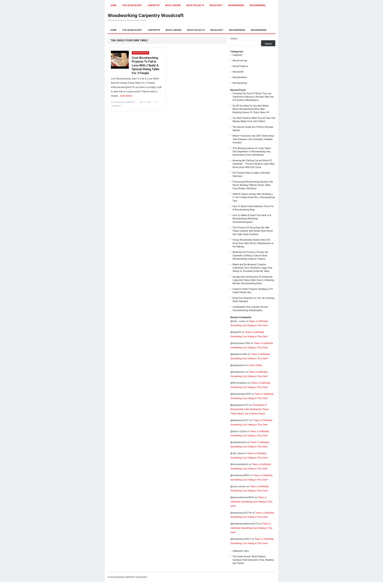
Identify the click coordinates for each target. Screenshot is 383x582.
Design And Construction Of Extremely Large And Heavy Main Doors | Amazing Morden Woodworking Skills (253, 280)
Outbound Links (240, 551)
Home (113, 5)
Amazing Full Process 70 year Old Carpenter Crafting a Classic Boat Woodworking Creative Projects (250, 255)
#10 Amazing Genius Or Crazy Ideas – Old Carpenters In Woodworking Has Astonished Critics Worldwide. (252, 151)
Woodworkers (236, 5)
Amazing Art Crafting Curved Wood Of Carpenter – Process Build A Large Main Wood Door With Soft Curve (253, 164)
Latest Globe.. (256, 365)
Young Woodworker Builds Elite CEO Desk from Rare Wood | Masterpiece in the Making (252, 243)
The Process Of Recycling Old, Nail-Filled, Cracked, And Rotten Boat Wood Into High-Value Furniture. (252, 231)
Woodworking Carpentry (123, 102)
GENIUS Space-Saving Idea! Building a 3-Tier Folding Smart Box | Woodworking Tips (253, 197)
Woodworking (258, 5)
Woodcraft (216, 5)
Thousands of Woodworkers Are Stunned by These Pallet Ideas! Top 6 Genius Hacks (249, 409)
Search (234, 38)
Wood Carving (173, 5)
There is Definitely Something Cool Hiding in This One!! (251, 501)
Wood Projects (195, 5)
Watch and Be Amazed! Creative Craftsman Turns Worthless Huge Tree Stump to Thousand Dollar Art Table (252, 268)
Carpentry (153, 5)
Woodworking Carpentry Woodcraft (146, 15)
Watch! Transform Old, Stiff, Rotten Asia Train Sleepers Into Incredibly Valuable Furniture (253, 139)
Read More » (126, 96)
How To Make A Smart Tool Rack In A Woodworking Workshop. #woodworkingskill (251, 218)
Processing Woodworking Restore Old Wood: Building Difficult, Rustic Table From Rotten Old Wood (252, 185)
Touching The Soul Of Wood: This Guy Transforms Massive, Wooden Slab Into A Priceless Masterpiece (253, 97)
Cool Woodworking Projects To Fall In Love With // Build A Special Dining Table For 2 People (145, 65)
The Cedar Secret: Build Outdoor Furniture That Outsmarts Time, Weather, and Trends (253, 560)
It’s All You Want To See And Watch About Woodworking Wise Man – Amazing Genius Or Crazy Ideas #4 (250, 109)
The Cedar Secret (132, 5)
